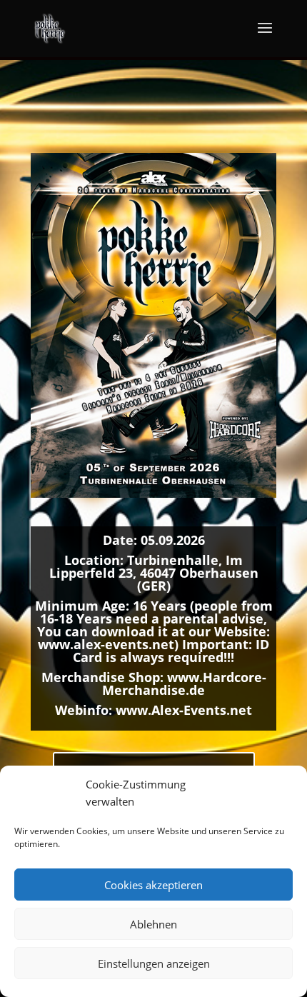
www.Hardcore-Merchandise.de (184, 683)
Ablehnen (153, 924)
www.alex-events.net (106, 644)
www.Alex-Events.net (184, 709)
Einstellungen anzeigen (154, 963)
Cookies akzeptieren (153, 885)
